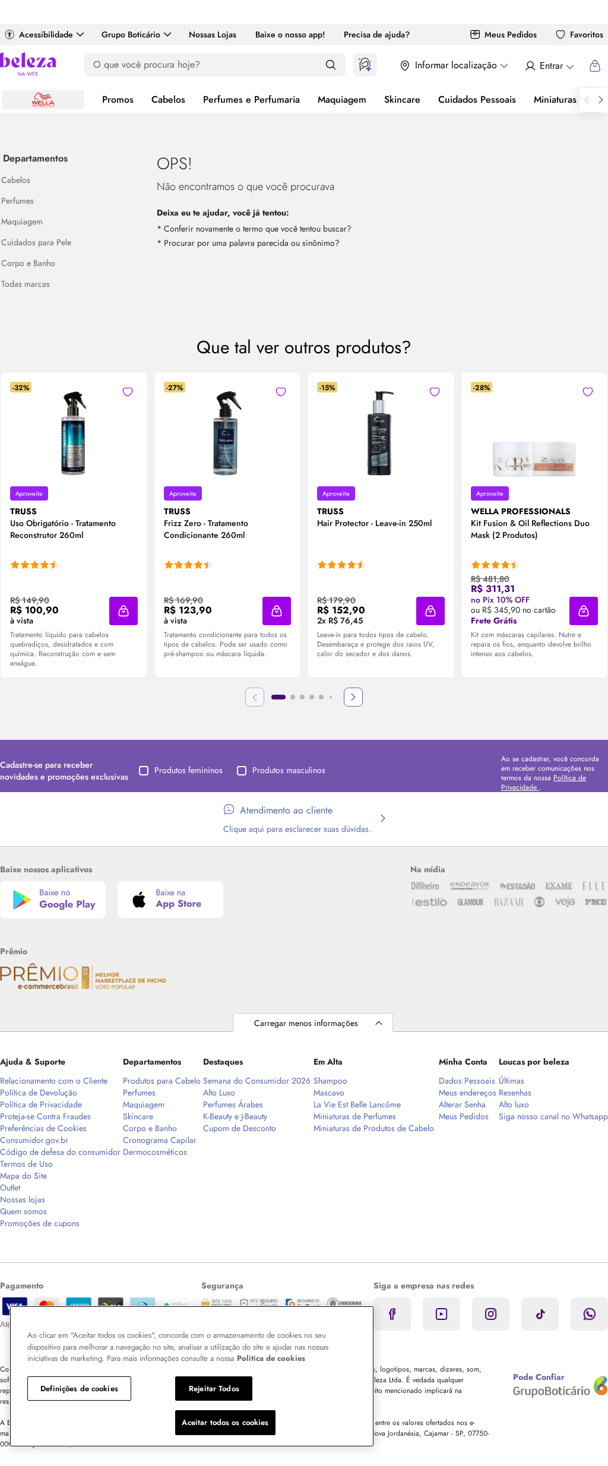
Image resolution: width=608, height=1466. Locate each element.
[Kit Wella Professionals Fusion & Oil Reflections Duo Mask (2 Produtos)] (534, 429)
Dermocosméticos (155, 1152)
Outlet (10, 1187)
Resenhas (515, 1092)
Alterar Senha (462, 1104)
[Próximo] (353, 697)
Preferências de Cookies (43, 1128)
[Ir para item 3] (302, 697)
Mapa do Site (23, 1176)
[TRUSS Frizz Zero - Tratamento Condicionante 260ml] (227, 429)
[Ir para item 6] (331, 697)
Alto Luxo (219, 1092)
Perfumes (139, 1092)
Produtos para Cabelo (162, 1081)
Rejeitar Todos (214, 1388)
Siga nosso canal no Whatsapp (553, 1116)
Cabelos (168, 99)
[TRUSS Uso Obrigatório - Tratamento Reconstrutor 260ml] (73, 429)
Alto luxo (514, 1104)
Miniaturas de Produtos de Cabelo (374, 1128)
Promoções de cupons (40, 1223)
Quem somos (23, 1211)
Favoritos (586, 34)
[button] (123, 611)
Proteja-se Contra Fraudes (45, 1116)
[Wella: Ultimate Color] (43, 99)
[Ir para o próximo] (600, 100)
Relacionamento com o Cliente (53, 1081)
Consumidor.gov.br (34, 1140)
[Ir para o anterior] (586, 100)
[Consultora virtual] (365, 65)
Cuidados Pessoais (477, 99)
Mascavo (329, 1092)
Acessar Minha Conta (549, 66)
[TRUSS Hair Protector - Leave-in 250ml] (380, 429)
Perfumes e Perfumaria (251, 99)
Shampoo (330, 1081)
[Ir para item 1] (278, 697)
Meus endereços (467, 1092)
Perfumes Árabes (233, 1104)
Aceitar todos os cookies (225, 1422)
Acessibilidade (46, 34)
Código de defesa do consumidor (60, 1152)
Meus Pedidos (510, 34)
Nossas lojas (22, 1199)
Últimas (511, 1081)
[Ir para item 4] (311, 697)
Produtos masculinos (288, 770)
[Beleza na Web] (28, 65)
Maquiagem (342, 99)
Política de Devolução (38, 1092)
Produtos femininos (188, 770)
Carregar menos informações (306, 1023)
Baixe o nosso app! (290, 34)
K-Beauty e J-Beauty (235, 1116)
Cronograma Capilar (160, 1140)
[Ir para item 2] (292, 697)
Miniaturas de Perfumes (355, 1116)
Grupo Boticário (131, 34)
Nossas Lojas (212, 34)
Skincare (402, 99)
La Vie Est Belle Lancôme (357, 1104)
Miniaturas (555, 99)
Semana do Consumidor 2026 (257, 1081)
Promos (118, 99)
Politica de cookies (271, 1358)
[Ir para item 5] (321, 697)
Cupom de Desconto (239, 1128)
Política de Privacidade (41, 1104)
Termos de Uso (26, 1164)
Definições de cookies (79, 1388)
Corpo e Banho (150, 1128)
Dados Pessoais (467, 1081)
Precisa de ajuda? (377, 34)
